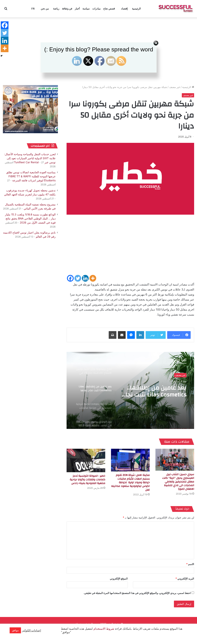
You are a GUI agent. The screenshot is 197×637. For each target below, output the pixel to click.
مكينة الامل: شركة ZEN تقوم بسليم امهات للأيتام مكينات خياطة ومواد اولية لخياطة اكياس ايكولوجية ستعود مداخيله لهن (130, 482)
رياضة (56, 8)
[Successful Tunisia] (175, 8)
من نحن (45, 8)
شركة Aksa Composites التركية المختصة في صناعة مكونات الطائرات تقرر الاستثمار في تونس (156, 391)
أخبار (77, 8)
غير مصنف (174, 87)
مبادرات (96, 8)
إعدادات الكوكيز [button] (31, 630)
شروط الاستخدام (103, 628)
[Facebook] (70, 278)
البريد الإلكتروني (184, 578)
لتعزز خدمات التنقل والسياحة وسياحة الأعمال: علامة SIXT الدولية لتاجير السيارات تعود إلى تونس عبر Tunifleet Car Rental (30, 158)
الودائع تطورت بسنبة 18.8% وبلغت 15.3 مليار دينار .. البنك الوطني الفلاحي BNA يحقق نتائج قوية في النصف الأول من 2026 (30, 218)
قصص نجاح (109, 8)
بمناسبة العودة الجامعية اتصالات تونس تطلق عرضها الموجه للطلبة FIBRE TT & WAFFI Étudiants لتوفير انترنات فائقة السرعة (31, 176)
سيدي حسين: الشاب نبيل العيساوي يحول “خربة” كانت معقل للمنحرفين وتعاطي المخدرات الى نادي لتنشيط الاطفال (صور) (178, 481)
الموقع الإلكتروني (119, 578)
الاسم (190, 564)
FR (33, 8)
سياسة (86, 8)
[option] (130, 390)
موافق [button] (15, 630)
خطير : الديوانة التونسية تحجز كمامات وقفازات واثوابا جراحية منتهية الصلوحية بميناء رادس (87, 479)
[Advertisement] (130, 247)
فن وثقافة (67, 8)
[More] (92, 278)
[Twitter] (77, 278)
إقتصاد (124, 8)
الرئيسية (136, 8)
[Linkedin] (85, 278)
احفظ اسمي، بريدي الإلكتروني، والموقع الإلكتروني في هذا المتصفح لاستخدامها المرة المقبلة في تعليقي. (137, 592)
